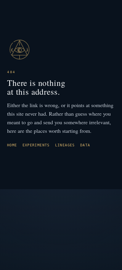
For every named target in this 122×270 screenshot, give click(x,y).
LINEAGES (65, 145)
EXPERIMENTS (36, 145)
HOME (12, 145)
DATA (85, 145)
